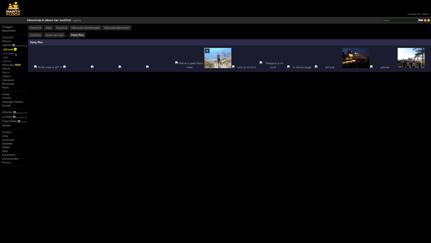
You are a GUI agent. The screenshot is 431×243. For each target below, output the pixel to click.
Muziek (6, 105)
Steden (6, 125)
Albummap (34, 20)
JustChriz (65, 20)
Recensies (8, 83)
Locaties (7, 116)
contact (425, 14)
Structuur (61, 27)
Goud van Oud (54, 35)
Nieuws (6, 41)
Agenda (7, 45)
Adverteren (8, 154)
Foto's (5, 72)
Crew (5, 136)
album (49, 20)
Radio (5, 87)
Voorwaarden (10, 158)
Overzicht (7, 37)
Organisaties (9, 121)
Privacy (6, 162)
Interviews (8, 80)
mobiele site (414, 14)
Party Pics (77, 35)
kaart (5, 57)
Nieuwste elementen (116, 27)
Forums (6, 98)
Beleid (6, 147)
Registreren (9, 30)
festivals (7, 61)
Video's (6, 76)
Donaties (7, 143)
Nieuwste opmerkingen (86, 27)
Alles (49, 27)
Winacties (11, 64)
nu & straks (8, 53)
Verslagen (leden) (12, 101)
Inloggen (7, 27)
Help (5, 151)
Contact (7, 132)
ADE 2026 (8, 49)
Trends (6, 68)
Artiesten (7, 112)
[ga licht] (425, 20)
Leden (6, 94)
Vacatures (8, 139)
